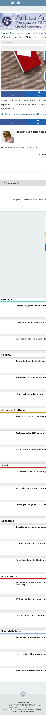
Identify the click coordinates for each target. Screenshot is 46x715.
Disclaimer (38, 709)
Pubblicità (15, 711)
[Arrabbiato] (13, 162)
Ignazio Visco (7, 108)
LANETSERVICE (18, 709)
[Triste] (38, 162)
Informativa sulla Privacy (26, 711)
